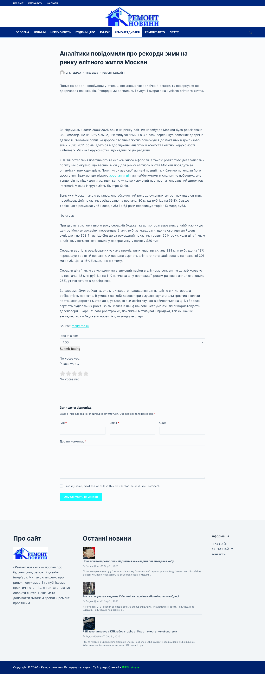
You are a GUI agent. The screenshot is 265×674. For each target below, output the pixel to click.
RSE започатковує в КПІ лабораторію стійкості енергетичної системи (130, 631)
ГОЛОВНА (22, 32)
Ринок (105, 32)
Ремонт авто (155, 32)
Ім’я (63, 423)
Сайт (162, 423)
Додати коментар (73, 441)
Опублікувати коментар (81, 497)
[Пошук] (250, 32)
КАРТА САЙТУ (35, 3)
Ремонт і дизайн (127, 32)
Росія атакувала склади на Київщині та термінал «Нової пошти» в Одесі (131, 596)
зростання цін (120, 175)
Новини (40, 32)
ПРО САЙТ (18, 3)
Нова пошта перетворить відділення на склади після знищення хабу (128, 561)
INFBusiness (130, 667)
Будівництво (85, 32)
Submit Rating (70, 349)
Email (114, 423)
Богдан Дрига (93, 566)
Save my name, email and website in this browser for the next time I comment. (112, 486)
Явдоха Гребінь (94, 636)
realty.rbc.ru (80, 326)
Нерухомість (60, 32)
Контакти (52, 3)
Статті (174, 32)
